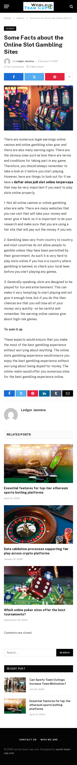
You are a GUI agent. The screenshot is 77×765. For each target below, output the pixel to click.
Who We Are (49, 739)
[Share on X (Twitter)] (34, 76)
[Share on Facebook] (13, 76)
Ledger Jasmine (25, 61)
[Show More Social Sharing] (69, 76)
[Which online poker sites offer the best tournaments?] (38, 585)
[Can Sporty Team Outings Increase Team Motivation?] (15, 684)
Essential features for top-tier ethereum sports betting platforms (50, 704)
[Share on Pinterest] (55, 76)
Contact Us (28, 739)
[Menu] (6, 6)
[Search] (71, 6)
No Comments (15, 66)
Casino (10, 28)
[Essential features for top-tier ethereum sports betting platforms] (38, 463)
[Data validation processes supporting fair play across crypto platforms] (38, 524)
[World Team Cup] (38, 6)
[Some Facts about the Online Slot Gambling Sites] (38, 107)
